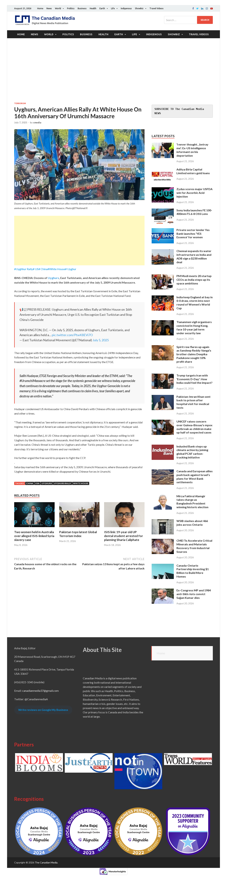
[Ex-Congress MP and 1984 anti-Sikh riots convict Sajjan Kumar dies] (163, 590)
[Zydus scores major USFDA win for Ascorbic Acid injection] (163, 189)
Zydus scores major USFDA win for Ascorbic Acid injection (194, 192)
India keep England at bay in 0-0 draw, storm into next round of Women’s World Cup (194, 302)
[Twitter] (197, 8)
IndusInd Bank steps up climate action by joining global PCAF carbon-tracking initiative (192, 452)
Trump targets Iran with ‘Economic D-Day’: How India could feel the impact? (194, 379)
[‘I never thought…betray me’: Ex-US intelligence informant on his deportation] (163, 144)
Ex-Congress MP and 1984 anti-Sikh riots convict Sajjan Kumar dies (193, 594)
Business (82, 8)
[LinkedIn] (202, 8)
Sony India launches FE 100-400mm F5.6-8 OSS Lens (194, 212)
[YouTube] (211, 8)
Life (113, 8)
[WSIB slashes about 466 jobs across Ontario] (163, 521)
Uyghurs (53, 277)
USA (37, 483)
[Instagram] (207, 8)
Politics (70, 8)
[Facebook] (193, 8)
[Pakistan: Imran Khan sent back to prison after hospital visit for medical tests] (163, 397)
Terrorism (20, 103)
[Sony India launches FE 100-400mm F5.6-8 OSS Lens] (163, 210)
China (29, 483)
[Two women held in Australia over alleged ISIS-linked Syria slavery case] (34, 528)
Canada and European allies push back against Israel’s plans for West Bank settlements (194, 476)
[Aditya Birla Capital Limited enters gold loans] (163, 169)
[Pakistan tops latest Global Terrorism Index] (79, 528)
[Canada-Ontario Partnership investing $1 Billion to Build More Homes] (163, 565)
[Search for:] (188, 20)
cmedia (37, 122)
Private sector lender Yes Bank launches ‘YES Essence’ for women (193, 233)
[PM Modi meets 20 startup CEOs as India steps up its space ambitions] (163, 276)
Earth (102, 8)
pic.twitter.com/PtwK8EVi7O (72, 335)
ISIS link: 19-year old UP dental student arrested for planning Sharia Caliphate (123, 536)
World (58, 8)
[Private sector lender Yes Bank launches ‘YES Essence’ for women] (163, 230)
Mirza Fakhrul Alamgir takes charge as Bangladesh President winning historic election (192, 501)
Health (93, 8)
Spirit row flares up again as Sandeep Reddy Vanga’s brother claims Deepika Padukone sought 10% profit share (193, 354)
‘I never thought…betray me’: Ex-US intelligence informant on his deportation (192, 150)
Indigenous (126, 8)
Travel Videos (157, 8)
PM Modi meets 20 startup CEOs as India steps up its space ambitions (194, 279)
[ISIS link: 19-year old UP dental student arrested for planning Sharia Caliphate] (124, 528)
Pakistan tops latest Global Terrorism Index (78, 534)
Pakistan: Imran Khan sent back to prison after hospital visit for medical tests (193, 402)
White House (80, 483)
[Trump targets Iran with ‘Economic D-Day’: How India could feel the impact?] (163, 375)
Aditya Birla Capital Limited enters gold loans (193, 171)
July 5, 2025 (101, 340)
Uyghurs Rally (62, 483)
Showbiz (139, 8)
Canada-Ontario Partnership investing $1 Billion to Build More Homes (192, 571)
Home (40, 8)
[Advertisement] (113, 70)
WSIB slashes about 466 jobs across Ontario (192, 522)
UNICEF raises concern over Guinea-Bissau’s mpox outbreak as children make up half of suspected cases (194, 427)
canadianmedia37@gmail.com (40, 690)
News (49, 8)
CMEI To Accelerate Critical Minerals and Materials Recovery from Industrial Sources (194, 546)
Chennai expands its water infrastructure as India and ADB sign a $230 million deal (193, 256)
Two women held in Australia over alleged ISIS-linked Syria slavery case (34, 536)
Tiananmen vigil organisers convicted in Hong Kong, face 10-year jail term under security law (194, 327)
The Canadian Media (46, 862)
